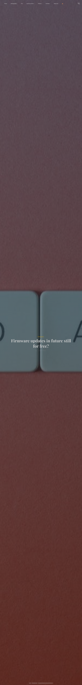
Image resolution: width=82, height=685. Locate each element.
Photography (41, 336)
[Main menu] (78, 3)
